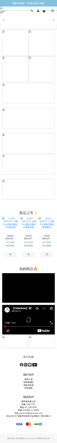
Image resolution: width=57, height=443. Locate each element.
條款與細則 (28, 382)
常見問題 (28, 387)
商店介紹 (28, 379)
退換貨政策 (28, 385)
